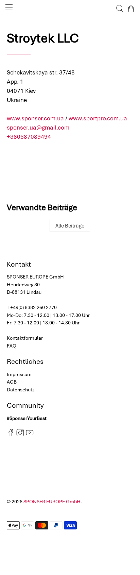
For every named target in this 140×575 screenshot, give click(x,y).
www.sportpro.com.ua (98, 118)
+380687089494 (29, 136)
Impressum (19, 374)
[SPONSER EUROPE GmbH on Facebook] (11, 435)
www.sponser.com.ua (35, 118)
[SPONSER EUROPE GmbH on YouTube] (30, 435)
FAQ (11, 346)
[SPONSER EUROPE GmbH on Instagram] (20, 435)
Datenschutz (21, 390)
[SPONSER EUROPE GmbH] (70, 9)
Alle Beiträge (69, 225)
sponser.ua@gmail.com (38, 127)
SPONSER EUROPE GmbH (52, 501)
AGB (12, 382)
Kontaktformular (25, 338)
